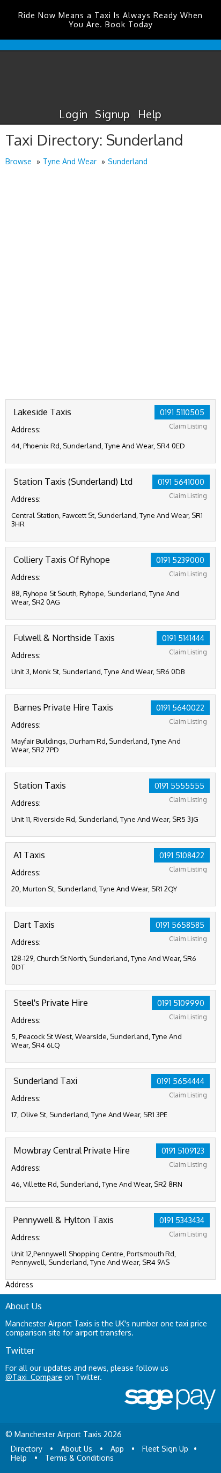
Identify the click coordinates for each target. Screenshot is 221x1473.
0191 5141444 (183, 638)
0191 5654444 (180, 1081)
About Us (76, 1448)
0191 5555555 (179, 785)
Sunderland (128, 161)
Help (150, 114)
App (117, 1448)
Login (73, 114)
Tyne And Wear (70, 161)
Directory (26, 1448)
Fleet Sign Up (165, 1448)
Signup (112, 114)
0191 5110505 (182, 412)
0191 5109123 (182, 1150)
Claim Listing (188, 426)
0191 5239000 (180, 559)
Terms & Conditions (79, 1457)
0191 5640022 (180, 707)
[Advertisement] (110, 283)
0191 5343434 (181, 1220)
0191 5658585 (180, 924)
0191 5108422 (181, 855)
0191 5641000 (181, 481)
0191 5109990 (180, 1003)
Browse (18, 161)
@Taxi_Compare (33, 1377)
